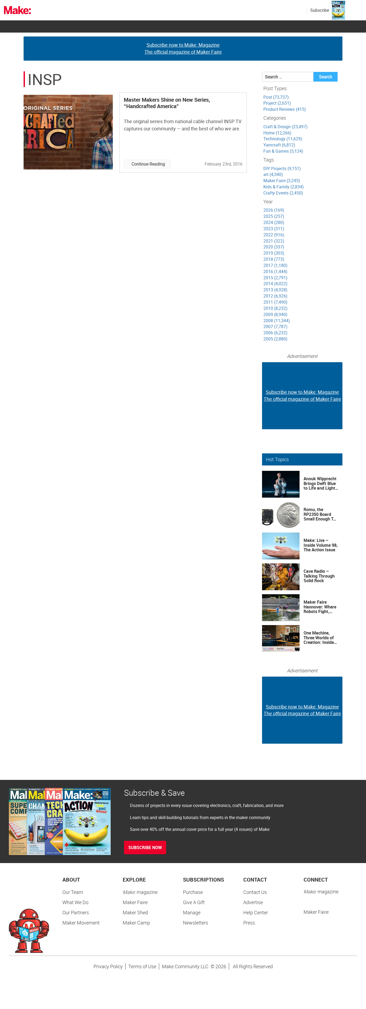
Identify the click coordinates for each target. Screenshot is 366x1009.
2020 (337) (273, 247)
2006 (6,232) (275, 333)
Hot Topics (277, 459)
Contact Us (255, 892)
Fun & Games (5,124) (283, 151)
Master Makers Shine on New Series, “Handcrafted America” (167, 103)
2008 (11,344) (276, 321)
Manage (191, 912)
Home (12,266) (277, 133)
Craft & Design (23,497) (285, 127)
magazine (140, 892)
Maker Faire (135, 902)
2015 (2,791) (275, 278)
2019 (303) (273, 253)
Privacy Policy (108, 966)
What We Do (75, 902)
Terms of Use (142, 966)
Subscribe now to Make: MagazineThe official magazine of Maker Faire (183, 48)
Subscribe (319, 10)
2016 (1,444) (275, 271)
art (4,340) (273, 174)
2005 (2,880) (275, 339)
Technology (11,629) (282, 139)
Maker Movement (81, 922)
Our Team (72, 892)
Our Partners (75, 912)
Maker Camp (136, 922)
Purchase (193, 892)
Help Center (255, 912)
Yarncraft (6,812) (279, 145)
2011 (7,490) (275, 302)
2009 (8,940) (275, 314)
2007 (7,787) (275, 326)
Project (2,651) (277, 103)
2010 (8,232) (275, 308)
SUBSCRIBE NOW (145, 847)
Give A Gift (194, 902)
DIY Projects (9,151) (282, 168)
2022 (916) (273, 235)
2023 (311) (273, 229)
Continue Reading (148, 164)
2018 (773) (273, 259)
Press (249, 922)
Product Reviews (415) (284, 109)
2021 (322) (273, 241)
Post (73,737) (276, 97)
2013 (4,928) (275, 290)
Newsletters (195, 922)
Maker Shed (135, 912)
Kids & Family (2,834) (283, 187)
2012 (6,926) (275, 296)
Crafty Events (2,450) (283, 193)
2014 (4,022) (275, 284)
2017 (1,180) (275, 265)
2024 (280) (273, 222)
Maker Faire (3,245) (281, 181)
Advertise (253, 902)
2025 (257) (273, 216)
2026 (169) (273, 210)
